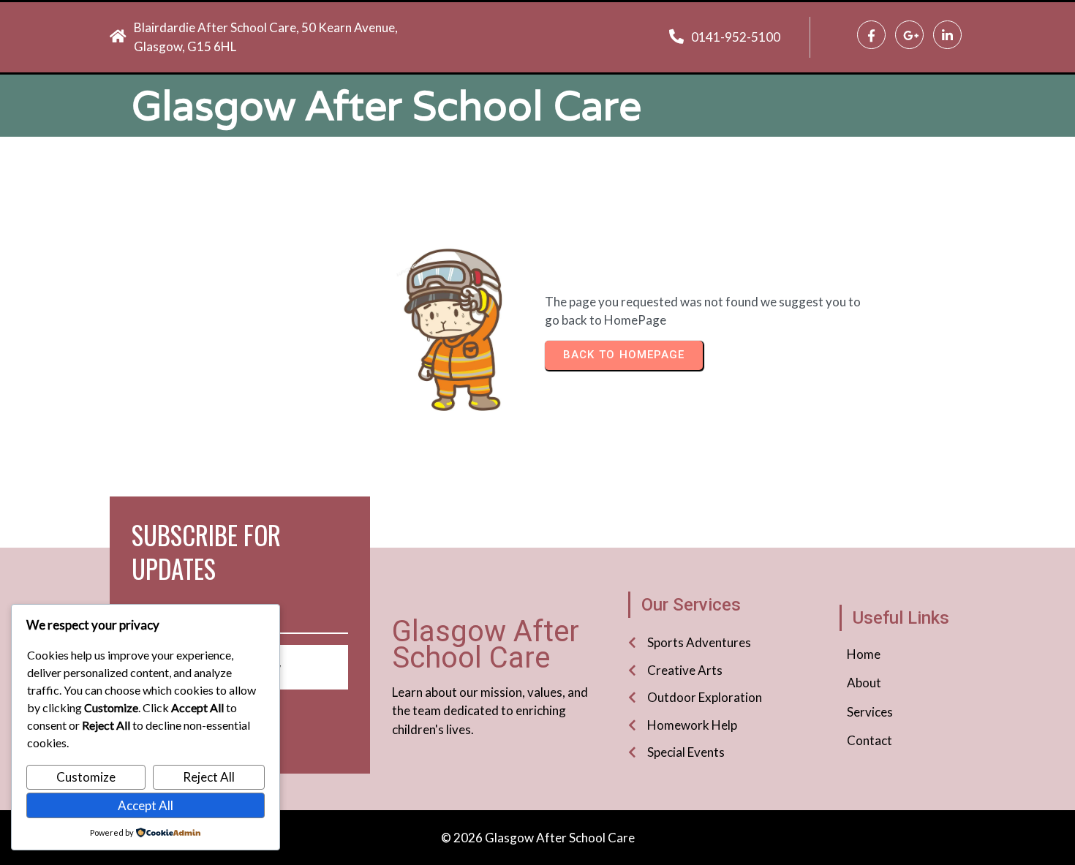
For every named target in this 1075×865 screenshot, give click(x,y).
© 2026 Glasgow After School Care (538, 837)
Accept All (145, 805)
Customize (86, 777)
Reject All (209, 777)
